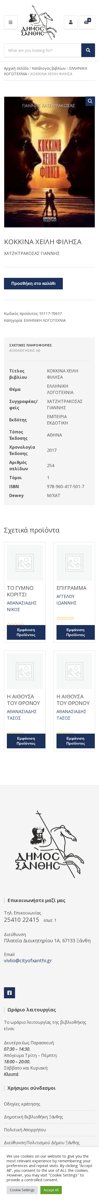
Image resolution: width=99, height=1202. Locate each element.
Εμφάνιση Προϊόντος (26, 632)
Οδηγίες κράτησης (22, 1104)
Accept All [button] (51, 1190)
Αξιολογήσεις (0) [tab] (24, 350)
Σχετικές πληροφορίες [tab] (30, 345)
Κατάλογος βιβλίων (49, 68)
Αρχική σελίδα (16, 68)
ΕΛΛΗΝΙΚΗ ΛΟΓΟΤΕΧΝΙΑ (45, 320)
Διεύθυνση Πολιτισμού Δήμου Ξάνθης (42, 1142)
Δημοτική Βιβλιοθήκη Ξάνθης (33, 1117)
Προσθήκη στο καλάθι (33, 284)
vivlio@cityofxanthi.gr (28, 960)
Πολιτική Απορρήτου (25, 1130)
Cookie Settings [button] (22, 1190)
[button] (90, 101)
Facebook (9, 992)
